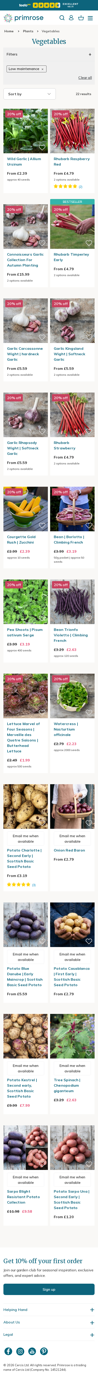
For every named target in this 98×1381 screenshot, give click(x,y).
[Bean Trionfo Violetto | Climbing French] (72, 577)
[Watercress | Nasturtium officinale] (72, 671)
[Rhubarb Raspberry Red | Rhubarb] (72, 106)
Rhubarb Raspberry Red (72, 161)
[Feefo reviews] (49, 5)
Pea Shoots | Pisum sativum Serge (25, 632)
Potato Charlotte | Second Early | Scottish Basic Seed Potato (24, 858)
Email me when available (26, 839)
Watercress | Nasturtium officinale (66, 729)
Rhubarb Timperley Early (71, 257)
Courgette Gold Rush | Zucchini (21, 539)
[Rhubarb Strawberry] (72, 390)
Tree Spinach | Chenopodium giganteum (67, 1085)
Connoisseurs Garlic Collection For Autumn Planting (25, 259)
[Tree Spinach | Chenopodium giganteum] (72, 1011)
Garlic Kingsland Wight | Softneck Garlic (69, 354)
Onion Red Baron (69, 850)
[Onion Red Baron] (72, 781)
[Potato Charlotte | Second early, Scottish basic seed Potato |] (25, 781)
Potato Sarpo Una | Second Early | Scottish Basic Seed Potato (72, 1199)
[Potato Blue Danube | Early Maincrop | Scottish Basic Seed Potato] (25, 899)
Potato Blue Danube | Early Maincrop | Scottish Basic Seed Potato (25, 976)
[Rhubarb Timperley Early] (72, 226)
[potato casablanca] (72, 899)
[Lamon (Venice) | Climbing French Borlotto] (72, 484)
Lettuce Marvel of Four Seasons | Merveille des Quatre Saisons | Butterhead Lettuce (23, 737)
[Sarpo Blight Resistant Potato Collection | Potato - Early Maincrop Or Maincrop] (25, 1122)
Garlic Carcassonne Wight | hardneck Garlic (25, 354)
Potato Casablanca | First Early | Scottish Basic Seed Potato (72, 976)
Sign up (49, 1289)
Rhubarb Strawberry (65, 445)
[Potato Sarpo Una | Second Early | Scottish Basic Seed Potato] (72, 1122)
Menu (91, 19)
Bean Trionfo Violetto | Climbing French (71, 635)
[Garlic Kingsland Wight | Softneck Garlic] (72, 295)
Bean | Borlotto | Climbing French (69, 539)
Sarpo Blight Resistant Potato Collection (23, 1197)
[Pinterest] (44, 1351)
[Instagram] (20, 1351)
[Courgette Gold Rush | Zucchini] (25, 484)
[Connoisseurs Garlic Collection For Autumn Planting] (25, 201)
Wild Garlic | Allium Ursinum (24, 161)
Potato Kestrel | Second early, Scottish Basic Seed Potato (22, 1088)
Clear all (85, 77)
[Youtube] (32, 1351)
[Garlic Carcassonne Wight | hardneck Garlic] (25, 295)
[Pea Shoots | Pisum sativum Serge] (25, 577)
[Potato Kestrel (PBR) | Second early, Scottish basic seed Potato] (25, 1011)
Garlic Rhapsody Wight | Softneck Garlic (23, 448)
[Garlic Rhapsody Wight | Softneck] (25, 390)
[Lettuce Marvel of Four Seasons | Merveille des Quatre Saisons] (25, 671)
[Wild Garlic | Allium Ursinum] (25, 106)
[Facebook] (8, 1351)
